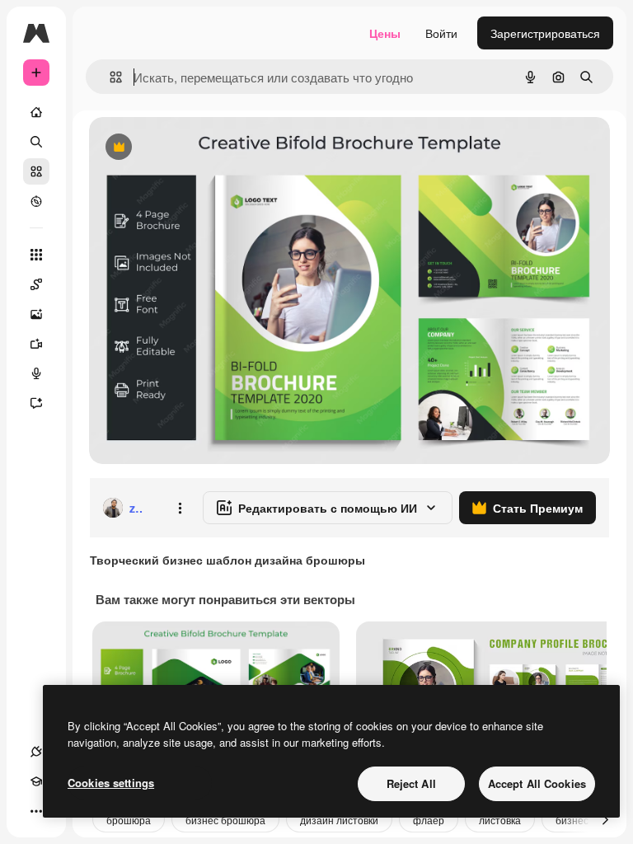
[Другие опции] (179, 507)
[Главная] (36, 112)
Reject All (411, 783)
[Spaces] (36, 284)
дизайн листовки (339, 820)
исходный (199, 148)
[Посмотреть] (36, 201)
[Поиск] (36, 142)
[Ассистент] (36, 403)
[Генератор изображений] (36, 314)
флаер (428, 820)
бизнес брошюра (225, 820)
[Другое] (36, 811)
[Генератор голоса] (36, 373)
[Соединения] (36, 751)
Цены (385, 33)
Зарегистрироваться (545, 33)
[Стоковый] (36, 171)
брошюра (128, 820)
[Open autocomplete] (109, 77)
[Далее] (605, 819)
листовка (500, 820)
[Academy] (36, 781)
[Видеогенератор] (36, 344)
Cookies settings (111, 782)
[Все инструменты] (36, 254)
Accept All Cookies (537, 783)
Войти (441, 33)
